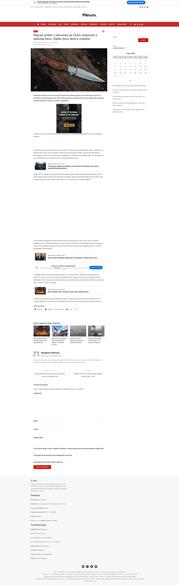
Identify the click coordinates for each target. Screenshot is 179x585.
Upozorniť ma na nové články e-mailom (48, 462)
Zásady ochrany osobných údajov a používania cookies (60, 576)
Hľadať (115, 37)
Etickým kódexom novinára (49, 520)
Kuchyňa (103, 24)
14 (135, 66)
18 (120, 69)
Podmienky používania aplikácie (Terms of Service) (50, 578)
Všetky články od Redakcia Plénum (51, 356)
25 (120, 73)
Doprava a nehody (139, 578)
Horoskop (74, 24)
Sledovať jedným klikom (136, 2)
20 (130, 69)
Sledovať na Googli (96, 267)
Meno (36, 421)
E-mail (36, 429)
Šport (66, 24)
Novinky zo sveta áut (97, 574)
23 (145, 69)
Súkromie (41, 550)
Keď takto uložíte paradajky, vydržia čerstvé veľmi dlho (69, 7)
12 (125, 66)
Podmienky (34, 550)
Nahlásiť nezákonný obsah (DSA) (41, 554)
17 (115, 69)
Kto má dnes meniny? (130, 574)
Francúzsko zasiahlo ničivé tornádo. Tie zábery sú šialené (95, 340)
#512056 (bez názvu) (90, 581)
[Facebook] (140, 7)
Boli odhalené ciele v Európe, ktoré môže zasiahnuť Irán (40, 340)
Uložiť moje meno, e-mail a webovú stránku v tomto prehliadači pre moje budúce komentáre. (69, 448)
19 (125, 69)
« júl (130, 80)
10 (115, 66)
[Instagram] (142, 7)
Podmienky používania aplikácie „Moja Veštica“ (80, 578)
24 (115, 73)
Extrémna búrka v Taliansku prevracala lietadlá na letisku (77, 340)
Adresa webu (38, 437)
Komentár (38, 393)
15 (140, 66)
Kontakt (91, 576)
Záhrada (84, 24)
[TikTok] (145, 7)
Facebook (120, 574)
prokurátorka (38, 248)
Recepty (112, 24)
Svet (60, 24)
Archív (115, 46)
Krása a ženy (122, 24)
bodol (87, 243)
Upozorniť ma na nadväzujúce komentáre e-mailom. (53, 455)
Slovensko (52, 24)
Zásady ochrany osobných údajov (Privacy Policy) (121, 576)
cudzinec (54, 134)
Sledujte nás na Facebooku (39, 558)
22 (140, 69)
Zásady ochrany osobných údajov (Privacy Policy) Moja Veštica (113, 578)
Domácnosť (93, 24)
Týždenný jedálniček (110, 574)
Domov (43, 24)
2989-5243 (38, 516)
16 (145, 66)
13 (130, 66)
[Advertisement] (69, 144)
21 (135, 69)
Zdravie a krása (85, 574)
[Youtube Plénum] (147, 7)
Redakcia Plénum (42, 42)
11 (120, 66)
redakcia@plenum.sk (42, 508)
